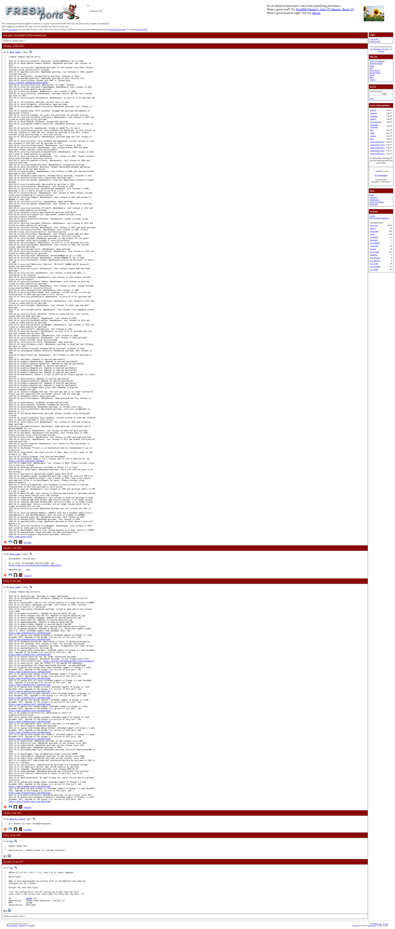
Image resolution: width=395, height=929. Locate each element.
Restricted (373, 240)
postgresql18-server (377, 154)
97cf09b (27, 543)
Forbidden (374, 237)
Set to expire (374, 252)
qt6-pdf (373, 119)
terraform (373, 113)
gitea (372, 139)
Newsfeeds (374, 204)
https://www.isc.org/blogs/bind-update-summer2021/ (35, 565)
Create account (375, 41)
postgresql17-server (377, 151)
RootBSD (381, 51)
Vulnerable (374, 246)
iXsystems (385, 49)
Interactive (374, 255)
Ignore (372, 234)
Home (372, 195)
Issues (372, 66)
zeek (371, 130)
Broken (373, 228)
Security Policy (375, 73)
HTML (375, 924)
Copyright (355, 925)
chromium (374, 116)
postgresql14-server (377, 142)
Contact (372, 80)
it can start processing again (116, 29)
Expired (373, 249)
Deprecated (374, 231)
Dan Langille (372, 925)
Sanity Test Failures (377, 202)
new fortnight (375, 267)
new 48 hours (375, 261)
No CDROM (375, 243)
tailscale (373, 110)
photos (316, 13)
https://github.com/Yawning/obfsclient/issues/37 (68, 661)
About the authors (376, 63)
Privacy (372, 75)
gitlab (372, 133)
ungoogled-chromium (374, 126)
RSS (386, 924)
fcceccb (27, 576)
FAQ (371, 68)
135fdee (27, 830)
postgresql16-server (377, 148)
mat (11, 841)
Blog (371, 77)
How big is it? (375, 70)
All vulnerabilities (380, 175)
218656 (29, 898)
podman (373, 136)
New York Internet (375, 49)
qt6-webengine (375, 122)
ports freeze (13, 29)
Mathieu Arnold (17, 819)
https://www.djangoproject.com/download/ (30, 633)
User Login (374, 39)
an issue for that (141, 29)
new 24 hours (375, 258)
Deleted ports (374, 200)
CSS (380, 924)
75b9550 (27, 808)
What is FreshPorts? (377, 61)
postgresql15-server (377, 145)
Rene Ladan (15, 52)
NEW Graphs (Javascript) (379, 218)
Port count (374, 225)
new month (374, 269)
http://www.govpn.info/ (20, 537)
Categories (373, 197)
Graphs (372, 216)
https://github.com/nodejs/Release (26, 461)
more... (372, 98)
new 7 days (374, 264)
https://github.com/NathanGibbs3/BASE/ (29, 83)
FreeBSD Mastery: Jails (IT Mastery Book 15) (325, 9)
